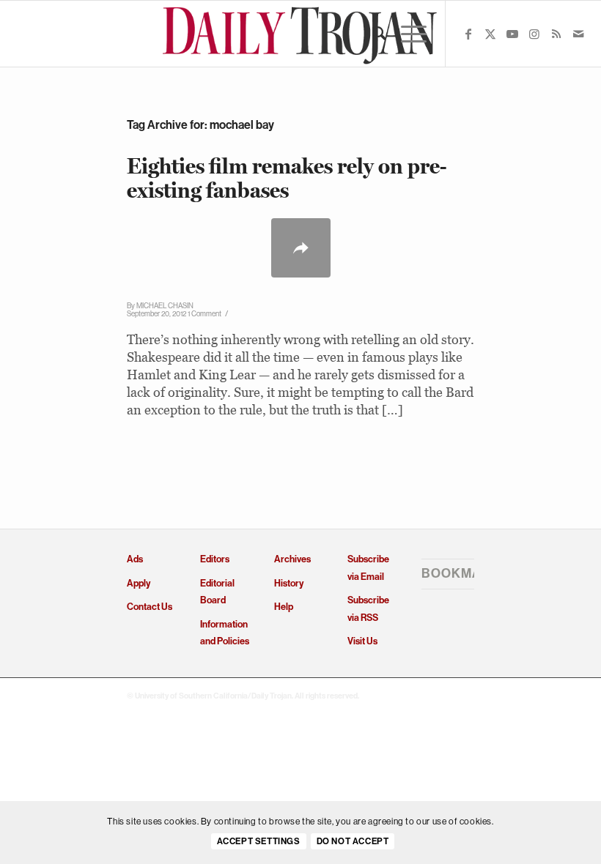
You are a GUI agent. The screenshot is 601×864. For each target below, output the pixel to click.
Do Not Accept (353, 841)
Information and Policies (224, 633)
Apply (138, 583)
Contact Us (149, 606)
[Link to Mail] (578, 34)
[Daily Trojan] (300, 34)
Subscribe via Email (368, 567)
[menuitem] (372, 34)
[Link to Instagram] (534, 34)
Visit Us (362, 641)
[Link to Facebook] (468, 34)
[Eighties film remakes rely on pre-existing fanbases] (301, 248)
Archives (292, 559)
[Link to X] (490, 34)
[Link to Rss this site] (556, 34)
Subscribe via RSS (368, 608)
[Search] (372, 34)
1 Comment (204, 314)
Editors (214, 559)
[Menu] (406, 34)
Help (283, 606)
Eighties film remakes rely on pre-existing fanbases (287, 178)
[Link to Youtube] (512, 34)
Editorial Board (217, 592)
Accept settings (258, 841)
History (288, 583)
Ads (135, 559)
